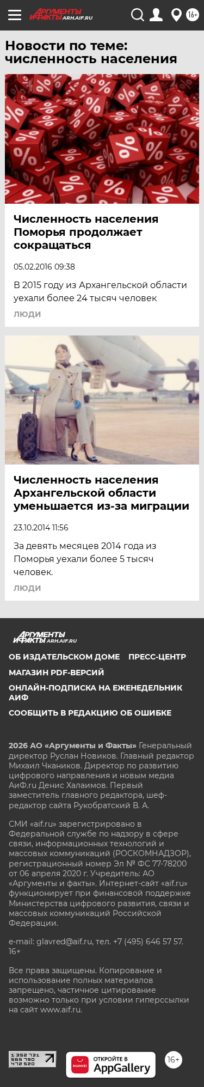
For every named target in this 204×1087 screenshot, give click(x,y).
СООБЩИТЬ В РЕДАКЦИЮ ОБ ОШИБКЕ (90, 713)
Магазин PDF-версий (56, 672)
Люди (27, 314)
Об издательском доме (64, 657)
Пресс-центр (157, 657)
